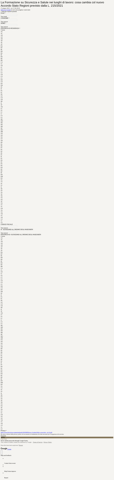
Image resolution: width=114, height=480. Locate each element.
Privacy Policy (48, 442)
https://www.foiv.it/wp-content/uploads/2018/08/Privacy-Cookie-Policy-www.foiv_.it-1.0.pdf (26, 432)
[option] (57, 30)
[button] (57, 437)
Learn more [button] (27, 10)
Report (21, 445)
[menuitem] (58, 461)
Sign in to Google (6, 10)
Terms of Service (37, 442)
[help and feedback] (1, 452)
